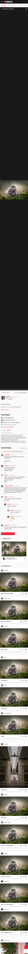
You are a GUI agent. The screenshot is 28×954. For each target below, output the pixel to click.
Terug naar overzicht (8, 9)
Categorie (5, 430)
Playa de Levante (5, 876)
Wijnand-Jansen (7, 822)
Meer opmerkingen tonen (8, 533)
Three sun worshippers (7, 845)
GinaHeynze (6, 881)
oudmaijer (7, 454)
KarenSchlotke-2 (7, 598)
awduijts (5, 853)
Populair (20, 5)
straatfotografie (10, 558)
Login (3, 451)
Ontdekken (3, 5)
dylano (6, 475)
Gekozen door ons (12, 5)
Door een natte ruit (6, 621)
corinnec (6, 465)
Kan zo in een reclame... (7, 904)
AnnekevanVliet (8, 485)
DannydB (5, 794)
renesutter (6, 744)
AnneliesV (6, 525)
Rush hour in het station (7, 593)
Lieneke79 (5, 626)
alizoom (10, 398)
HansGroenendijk (7, 713)
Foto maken (4, 649)
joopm (6, 496)
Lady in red (4, 789)
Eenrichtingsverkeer (6, 932)
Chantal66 (5, 570)
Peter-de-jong (6, 940)
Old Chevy (3, 817)
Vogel (2, 736)
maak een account (10, 451)
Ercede (5, 657)
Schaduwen (4, 680)
